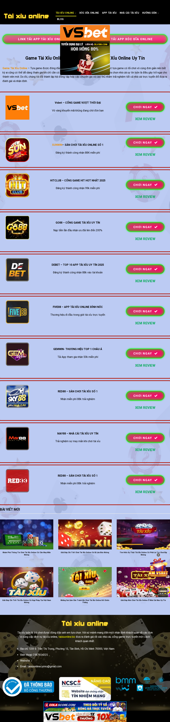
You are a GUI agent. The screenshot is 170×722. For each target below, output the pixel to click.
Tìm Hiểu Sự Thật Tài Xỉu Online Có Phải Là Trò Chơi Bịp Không (143, 554)
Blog (60, 19)
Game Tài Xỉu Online (14, 68)
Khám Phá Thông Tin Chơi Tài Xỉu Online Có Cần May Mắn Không (27, 554)
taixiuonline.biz (66, 636)
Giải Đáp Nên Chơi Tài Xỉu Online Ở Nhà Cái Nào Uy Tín (143, 600)
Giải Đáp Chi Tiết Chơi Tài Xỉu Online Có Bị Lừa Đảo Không (85, 552)
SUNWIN (57, 144)
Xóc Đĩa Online (89, 12)
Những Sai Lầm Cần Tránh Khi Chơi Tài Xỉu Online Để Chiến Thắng (85, 601)
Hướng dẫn (149, 12)
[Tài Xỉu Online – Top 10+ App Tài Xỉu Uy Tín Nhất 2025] (26, 16)
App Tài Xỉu (109, 12)
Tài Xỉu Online (65, 12)
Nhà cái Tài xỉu (129, 12)
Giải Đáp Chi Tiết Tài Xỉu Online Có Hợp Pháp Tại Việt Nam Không (26, 601)
